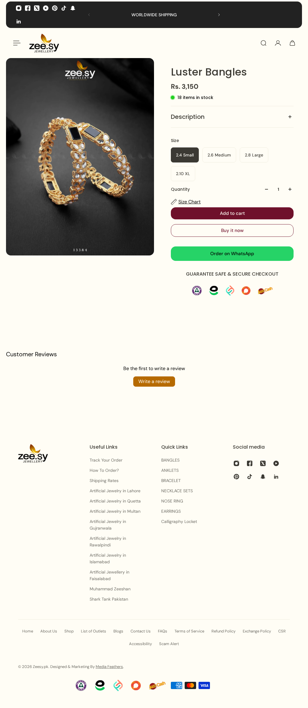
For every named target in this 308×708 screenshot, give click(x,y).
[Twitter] (36, 8)
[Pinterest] (54, 8)
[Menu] (16, 43)
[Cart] (292, 43)
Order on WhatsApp (232, 254)
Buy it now (232, 230)
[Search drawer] (263, 43)
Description (188, 117)
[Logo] (44, 43)
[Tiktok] (63, 8)
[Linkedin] (18, 21)
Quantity (180, 189)
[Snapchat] (72, 8)
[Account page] (278, 43)
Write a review (154, 381)
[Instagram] (18, 8)
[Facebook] (27, 8)
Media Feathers (109, 666)
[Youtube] (45, 8)
